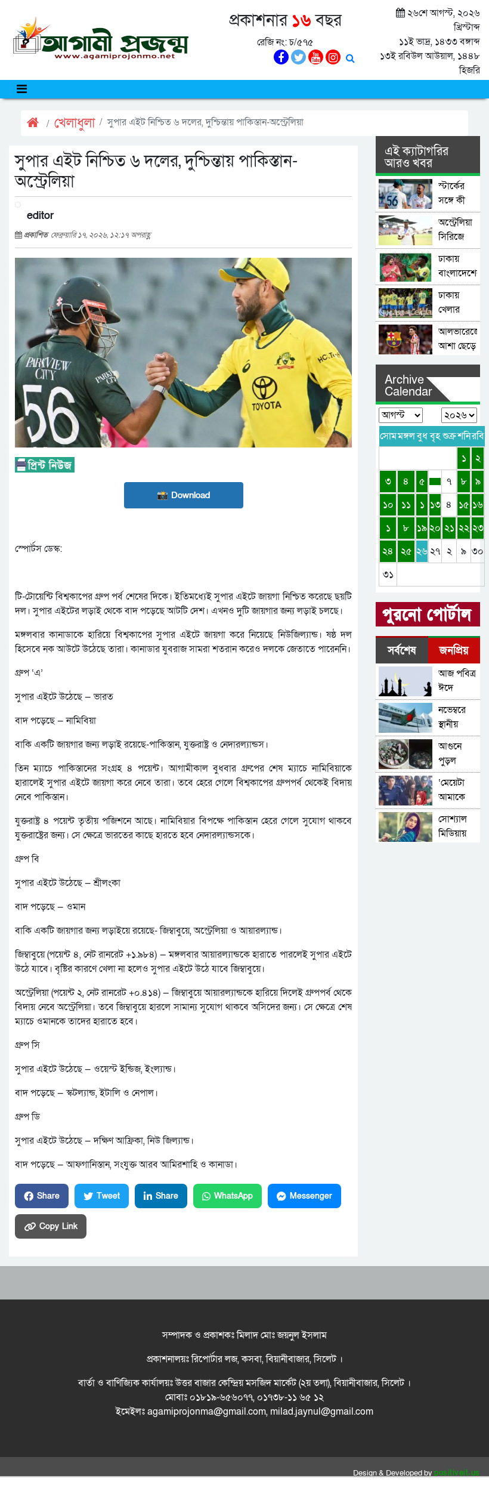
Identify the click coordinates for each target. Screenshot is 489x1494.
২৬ (422, 551)
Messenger (311, 1196)
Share (48, 1196)
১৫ (464, 504)
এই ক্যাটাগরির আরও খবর (416, 157)
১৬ (477, 504)
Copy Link (58, 1226)
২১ (449, 528)
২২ (464, 528)
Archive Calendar (408, 386)
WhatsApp (233, 1196)
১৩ (435, 504)
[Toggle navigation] (22, 89)
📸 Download (183, 495)
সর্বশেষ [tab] (402, 651)
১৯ (422, 528)
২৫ (406, 551)
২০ (435, 528)
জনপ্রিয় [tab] (454, 651)
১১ (406, 504)
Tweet (108, 1196)
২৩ (478, 528)
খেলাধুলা (74, 123)
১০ (388, 504)
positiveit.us (457, 1473)
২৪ (388, 551)
